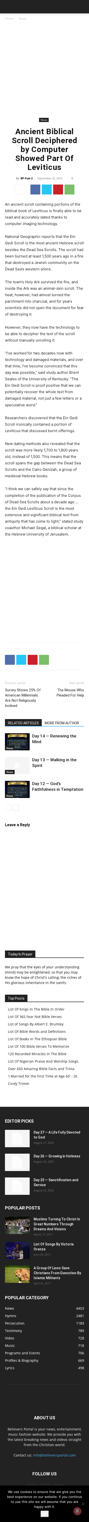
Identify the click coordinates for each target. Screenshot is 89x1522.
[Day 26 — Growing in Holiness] (17, 1162)
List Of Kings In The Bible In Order (36, 1009)
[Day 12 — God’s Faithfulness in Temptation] (17, 789)
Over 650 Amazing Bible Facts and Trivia (41, 1068)
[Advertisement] (44, 69)
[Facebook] (35, 189)
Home (9, 18)
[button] (8, 6)
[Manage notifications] (77, 1511)
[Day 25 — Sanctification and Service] (17, 1186)
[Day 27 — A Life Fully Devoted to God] (17, 1138)
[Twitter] (47, 189)
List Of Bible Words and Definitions (37, 1031)
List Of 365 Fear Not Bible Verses (35, 1016)
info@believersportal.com (54, 1455)
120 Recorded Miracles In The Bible (37, 1053)
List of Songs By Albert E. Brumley (36, 1024)
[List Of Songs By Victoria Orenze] (17, 1250)
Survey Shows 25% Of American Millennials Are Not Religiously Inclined (23, 698)
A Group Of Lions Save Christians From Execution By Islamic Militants (57, 1273)
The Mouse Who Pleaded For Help (70, 693)
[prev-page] (8, 808)
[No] (82, 1503)
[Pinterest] (58, 189)
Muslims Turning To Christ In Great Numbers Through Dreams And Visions (57, 1224)
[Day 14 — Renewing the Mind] (17, 741)
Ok (45, 1514)
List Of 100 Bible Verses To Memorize (38, 1046)
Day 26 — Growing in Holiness (57, 1156)
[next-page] (16, 808)
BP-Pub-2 (27, 178)
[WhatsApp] (69, 189)
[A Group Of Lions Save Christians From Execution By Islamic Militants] (17, 1274)
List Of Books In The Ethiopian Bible (37, 1039)
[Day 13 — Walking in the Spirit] (17, 765)
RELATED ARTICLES (23, 723)
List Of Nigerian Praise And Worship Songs (43, 1061)
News (22, 18)
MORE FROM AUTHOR (62, 723)
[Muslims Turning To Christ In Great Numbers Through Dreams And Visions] (17, 1225)
